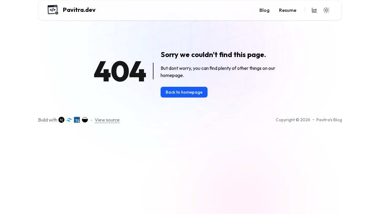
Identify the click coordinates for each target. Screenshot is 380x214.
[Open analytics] (314, 10)
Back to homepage (184, 92)
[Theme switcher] (326, 10)
